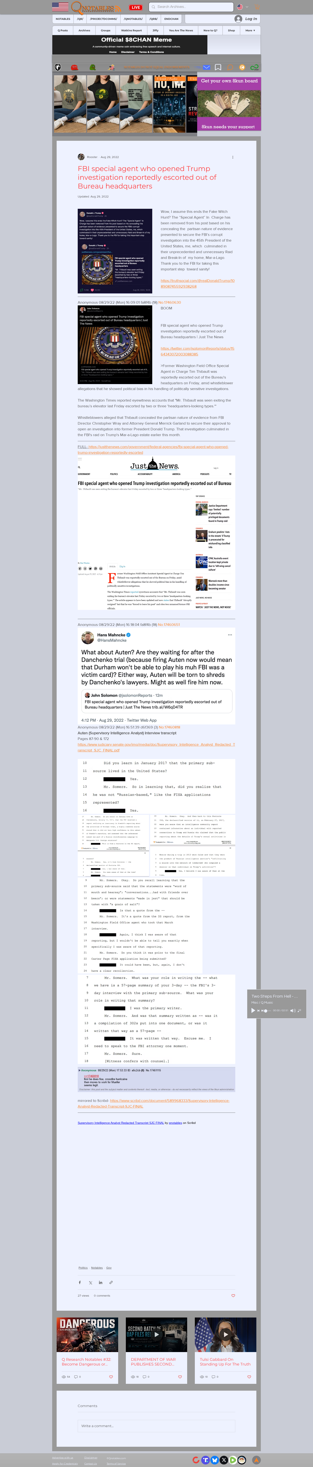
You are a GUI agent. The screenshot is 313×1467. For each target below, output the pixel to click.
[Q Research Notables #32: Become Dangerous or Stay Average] (87, 1335)
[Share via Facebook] (80, 1282)
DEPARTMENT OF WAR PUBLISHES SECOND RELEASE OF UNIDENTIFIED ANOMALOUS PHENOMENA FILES (153, 1362)
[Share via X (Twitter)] (90, 1282)
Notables (97, 1267)
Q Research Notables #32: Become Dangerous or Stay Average (86, 1362)
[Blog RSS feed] (118, 9)
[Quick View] (70, 104)
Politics (83, 1267)
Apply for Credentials (65, 1463)
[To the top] (256, 1460)
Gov (109, 1267)
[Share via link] (111, 1282)
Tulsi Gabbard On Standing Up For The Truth (225, 1362)
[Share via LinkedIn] (101, 1282)
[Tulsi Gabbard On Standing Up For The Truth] (225, 1335)
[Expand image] (156, 786)
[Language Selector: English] (242, 7)
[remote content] (156, 1187)
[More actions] (232, 157)
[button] (257, 6)
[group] (124, 104)
